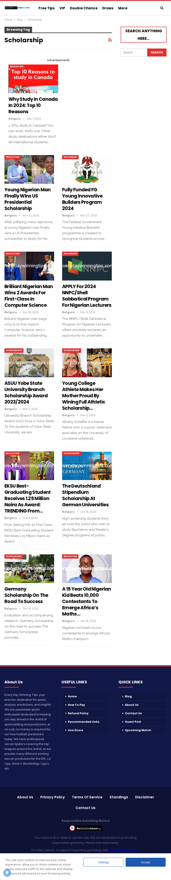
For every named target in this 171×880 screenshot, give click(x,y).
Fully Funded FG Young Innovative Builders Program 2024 (82, 199)
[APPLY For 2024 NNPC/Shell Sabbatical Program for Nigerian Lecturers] (87, 266)
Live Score (75, 730)
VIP (62, 8)
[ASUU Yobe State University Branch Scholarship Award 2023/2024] (29, 362)
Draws (108, 8)
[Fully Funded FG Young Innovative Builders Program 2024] (87, 169)
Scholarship (14, 350)
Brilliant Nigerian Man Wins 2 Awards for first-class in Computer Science (28, 295)
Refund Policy (78, 713)
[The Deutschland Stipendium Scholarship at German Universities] (87, 465)
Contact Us (133, 713)
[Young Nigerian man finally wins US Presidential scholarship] (29, 169)
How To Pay (76, 705)
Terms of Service (87, 797)
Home (72, 696)
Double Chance (84, 8)
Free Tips (47, 8)
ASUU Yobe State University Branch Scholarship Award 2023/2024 (26, 392)
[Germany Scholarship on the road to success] (29, 568)
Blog (128, 696)
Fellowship (70, 157)
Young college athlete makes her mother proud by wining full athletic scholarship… (83, 395)
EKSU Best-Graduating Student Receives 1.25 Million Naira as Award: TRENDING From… (27, 498)
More (122, 8)
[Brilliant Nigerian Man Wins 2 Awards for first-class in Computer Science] (29, 266)
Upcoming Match (138, 730)
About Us (131, 705)
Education (16, 66)
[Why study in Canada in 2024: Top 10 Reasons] (33, 79)
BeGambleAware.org (123, 850)
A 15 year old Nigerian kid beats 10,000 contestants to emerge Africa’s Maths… (86, 601)
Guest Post (133, 722)
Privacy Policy (52, 797)
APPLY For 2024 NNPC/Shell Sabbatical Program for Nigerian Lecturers (87, 295)
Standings (119, 797)
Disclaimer (144, 797)
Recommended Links (83, 722)
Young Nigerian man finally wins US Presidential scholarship (27, 199)
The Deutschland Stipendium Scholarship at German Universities (85, 495)
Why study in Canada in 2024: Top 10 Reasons (33, 105)
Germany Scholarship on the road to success (26, 595)
